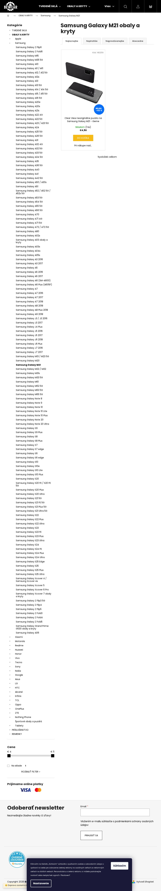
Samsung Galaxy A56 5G (29, 210)
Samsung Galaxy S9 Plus (29, 432)
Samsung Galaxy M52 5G (29, 386)
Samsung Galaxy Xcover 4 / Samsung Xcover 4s (31, 580)
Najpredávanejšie (115, 41)
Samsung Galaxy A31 (27, 140)
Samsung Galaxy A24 (27, 127)
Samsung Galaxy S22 (27, 515)
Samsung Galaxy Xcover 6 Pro (32, 589)
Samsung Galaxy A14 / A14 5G (32, 89)
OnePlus (19, 708)
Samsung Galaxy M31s (28, 373)
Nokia (18, 670)
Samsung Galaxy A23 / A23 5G (32, 123)
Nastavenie (41, 883)
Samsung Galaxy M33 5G (29, 377)
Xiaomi (19, 637)
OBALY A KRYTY (20, 34)
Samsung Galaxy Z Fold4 (29, 617)
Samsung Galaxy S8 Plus (29, 440)
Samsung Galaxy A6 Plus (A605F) (34, 284)
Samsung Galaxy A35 (27, 161)
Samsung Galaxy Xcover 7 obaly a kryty (33, 595)
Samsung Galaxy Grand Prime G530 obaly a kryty (32, 627)
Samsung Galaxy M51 (27, 381)
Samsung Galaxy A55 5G (29, 206)
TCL (17, 700)
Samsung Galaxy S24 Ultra (30, 557)
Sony (17, 666)
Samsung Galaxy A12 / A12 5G (31, 72)
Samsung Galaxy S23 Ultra (30, 540)
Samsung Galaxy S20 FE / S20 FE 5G (33, 484)
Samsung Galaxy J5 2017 (29, 335)
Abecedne (137, 41)
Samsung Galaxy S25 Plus (30, 570)
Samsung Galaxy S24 (27, 544)
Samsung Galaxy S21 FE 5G (30, 502)
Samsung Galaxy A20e (28, 102)
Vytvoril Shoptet (145, 881)
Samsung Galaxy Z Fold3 (29, 613)
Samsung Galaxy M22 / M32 (31, 369)
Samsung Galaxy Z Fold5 (29, 621)
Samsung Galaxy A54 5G (29, 201)
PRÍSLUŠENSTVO (20, 729)
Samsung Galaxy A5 (27, 267)
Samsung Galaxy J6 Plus (29, 343)
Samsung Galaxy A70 (27, 214)
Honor (18, 653)
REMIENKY (17, 734)
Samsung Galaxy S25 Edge (30, 561)
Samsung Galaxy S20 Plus (30, 489)
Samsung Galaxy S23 (27, 527)
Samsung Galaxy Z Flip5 (29, 609)
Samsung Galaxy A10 (27, 64)
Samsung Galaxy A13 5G (29, 85)
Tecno (18, 662)
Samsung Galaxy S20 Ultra (30, 494)
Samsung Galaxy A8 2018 (29, 305)
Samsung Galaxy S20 (27, 478)
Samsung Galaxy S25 (27, 565)
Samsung (20, 43)
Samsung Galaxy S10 (27, 461)
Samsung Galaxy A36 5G (29, 165)
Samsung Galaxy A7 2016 (29, 293)
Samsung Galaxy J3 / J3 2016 (31, 318)
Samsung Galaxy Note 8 (29, 398)
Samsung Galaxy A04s (28, 250)
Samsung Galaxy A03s (28, 246)
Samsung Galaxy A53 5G (29, 197)
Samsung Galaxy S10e (28, 466)
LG (16, 683)
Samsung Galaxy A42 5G (29, 178)
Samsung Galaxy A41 (27, 173)
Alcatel (19, 692)
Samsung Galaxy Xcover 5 (30, 585)
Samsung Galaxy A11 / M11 (29, 68)
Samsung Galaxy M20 (27, 360)
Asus (17, 679)
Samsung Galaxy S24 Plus (30, 553)
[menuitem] (50, 6)
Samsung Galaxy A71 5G (29, 222)
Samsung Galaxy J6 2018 (29, 339)
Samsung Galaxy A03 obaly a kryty (32, 241)
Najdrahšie (91, 41)
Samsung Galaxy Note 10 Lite (31, 411)
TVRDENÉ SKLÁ (19, 30)
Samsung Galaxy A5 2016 (29, 272)
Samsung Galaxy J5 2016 (29, 331)
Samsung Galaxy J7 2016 (29, 347)
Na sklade (18, 765)
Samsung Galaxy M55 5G (29, 394)
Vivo (17, 658)
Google (19, 675)
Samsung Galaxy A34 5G (29, 157)
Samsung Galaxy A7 (27, 288)
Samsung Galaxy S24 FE (29, 549)
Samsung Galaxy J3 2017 (29, 322)
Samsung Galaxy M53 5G (29, 390)
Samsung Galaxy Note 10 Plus (32, 415)
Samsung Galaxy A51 (27, 186)
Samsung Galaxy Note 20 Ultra (32, 424)
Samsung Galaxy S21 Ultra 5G (31, 510)
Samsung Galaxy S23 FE (29, 532)
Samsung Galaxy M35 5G (29, 59)
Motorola (20, 641)
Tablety (19, 725)
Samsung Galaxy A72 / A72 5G (32, 227)
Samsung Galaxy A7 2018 (29, 301)
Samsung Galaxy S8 (27, 436)
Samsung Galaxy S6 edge (30, 457)
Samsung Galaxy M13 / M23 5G (32, 356)
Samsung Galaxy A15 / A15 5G (31, 93)
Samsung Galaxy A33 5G (29, 152)
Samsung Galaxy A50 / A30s (31, 182)
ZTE (17, 712)
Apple (18, 38)
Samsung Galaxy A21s (27, 110)
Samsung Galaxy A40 (27, 169)
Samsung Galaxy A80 (27, 231)
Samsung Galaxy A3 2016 (29, 259)
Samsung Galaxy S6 (27, 453)
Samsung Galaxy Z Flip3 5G (30, 600)
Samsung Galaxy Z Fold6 (29, 51)
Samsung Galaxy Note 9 (29, 402)
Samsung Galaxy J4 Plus (29, 326)
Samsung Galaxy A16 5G (29, 98)
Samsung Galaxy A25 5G (29, 131)
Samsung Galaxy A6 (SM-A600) (33, 280)
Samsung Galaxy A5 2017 (29, 276)
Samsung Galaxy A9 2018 (29, 314)
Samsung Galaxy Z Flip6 (29, 47)
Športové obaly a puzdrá (28, 721)
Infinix (18, 696)
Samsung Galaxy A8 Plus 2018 (32, 309)
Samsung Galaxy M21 (28, 364)
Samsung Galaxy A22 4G (29, 114)
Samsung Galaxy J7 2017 (29, 352)
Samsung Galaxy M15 (27, 55)
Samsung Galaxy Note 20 (29, 419)
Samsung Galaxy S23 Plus (30, 536)
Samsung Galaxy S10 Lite (29, 470)
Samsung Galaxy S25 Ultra (30, 574)
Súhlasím (119, 866)
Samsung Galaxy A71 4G (29, 218)
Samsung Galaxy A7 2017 (29, 297)
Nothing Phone (23, 717)
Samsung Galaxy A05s (28, 255)
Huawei (19, 649)
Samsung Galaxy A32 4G (29, 144)
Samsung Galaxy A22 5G (29, 119)
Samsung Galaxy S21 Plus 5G (31, 506)
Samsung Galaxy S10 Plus (29, 474)
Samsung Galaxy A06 (27, 632)
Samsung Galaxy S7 (27, 445)
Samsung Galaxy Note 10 (29, 407)
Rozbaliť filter (29, 771)
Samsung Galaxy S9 (27, 428)
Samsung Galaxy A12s (27, 76)
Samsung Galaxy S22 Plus (30, 519)
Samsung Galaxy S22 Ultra (30, 523)
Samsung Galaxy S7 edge (30, 449)
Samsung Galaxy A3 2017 (29, 263)
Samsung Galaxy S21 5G (29, 498)
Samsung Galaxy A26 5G (29, 135)
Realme (19, 645)
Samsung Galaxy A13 (27, 81)
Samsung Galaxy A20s (28, 106)
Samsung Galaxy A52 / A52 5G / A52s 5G (33, 192)
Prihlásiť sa (91, 835)
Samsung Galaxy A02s (28, 235)
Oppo (18, 704)
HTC (17, 687)
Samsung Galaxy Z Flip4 (29, 604)
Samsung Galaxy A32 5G (29, 148)
